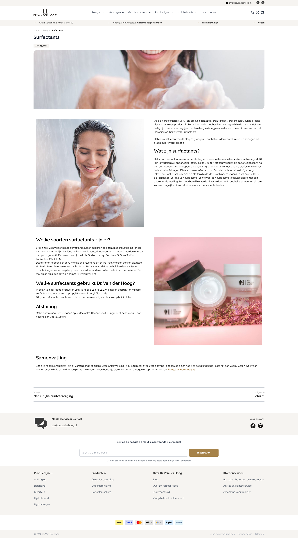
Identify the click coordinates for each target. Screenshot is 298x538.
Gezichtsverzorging (103, 479)
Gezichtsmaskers (101, 491)
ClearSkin (39, 491)
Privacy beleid (245, 534)
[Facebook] (258, 2)
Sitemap (259, 534)
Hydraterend (41, 498)
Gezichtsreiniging (101, 485)
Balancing (39, 485)
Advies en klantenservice (237, 485)
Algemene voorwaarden (237, 491)
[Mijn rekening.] (258, 12)
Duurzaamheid (161, 491)
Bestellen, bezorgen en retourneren (243, 479)
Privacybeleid (184, 460)
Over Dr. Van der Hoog (165, 485)
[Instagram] (262, 2)
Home (36, 30)
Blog (45, 30)
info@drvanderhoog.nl (181, 369)
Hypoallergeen (42, 504)
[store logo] (45, 12)
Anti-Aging (40, 479)
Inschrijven (203, 452)
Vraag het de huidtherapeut (168, 498)
